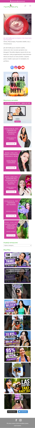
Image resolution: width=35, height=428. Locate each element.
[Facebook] (12, 67)
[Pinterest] (19, 67)
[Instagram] (15, 67)
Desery (5, 41)
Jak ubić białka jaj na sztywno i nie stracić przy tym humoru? (17, 39)
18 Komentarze (8, 44)
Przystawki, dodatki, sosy (23, 41)
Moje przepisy (11, 41)
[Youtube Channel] (22, 67)
